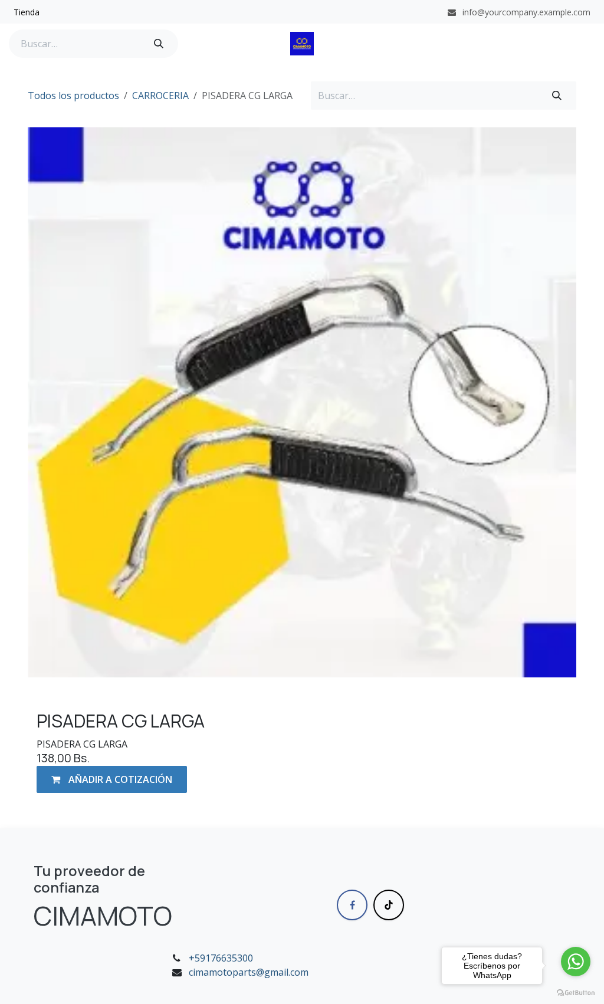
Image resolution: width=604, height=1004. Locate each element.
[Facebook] (352, 905)
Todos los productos (73, 95)
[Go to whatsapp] (575, 961)
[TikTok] (388, 905)
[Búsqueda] (158, 43)
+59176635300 (221, 958)
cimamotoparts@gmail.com (248, 972)
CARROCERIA (160, 95)
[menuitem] (26, 12)
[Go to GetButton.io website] (576, 992)
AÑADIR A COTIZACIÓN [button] (119, 779)
